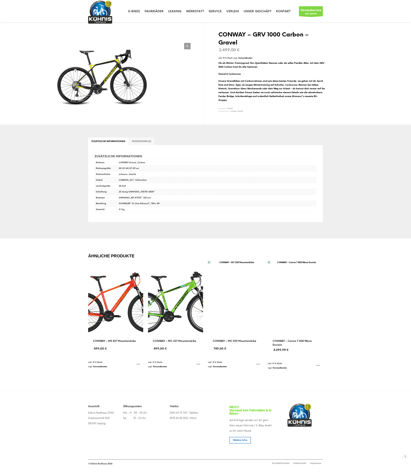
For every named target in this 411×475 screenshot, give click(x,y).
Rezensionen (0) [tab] (141, 141)
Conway (233, 111)
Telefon (174, 406)
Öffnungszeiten (132, 406)
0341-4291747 (311, 12)
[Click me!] (299, 440)
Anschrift (93, 406)
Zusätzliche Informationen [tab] (108, 141)
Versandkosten (245, 58)
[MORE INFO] (138, 364)
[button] (187, 46)
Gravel (230, 108)
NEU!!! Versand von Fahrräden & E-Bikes (250, 410)
